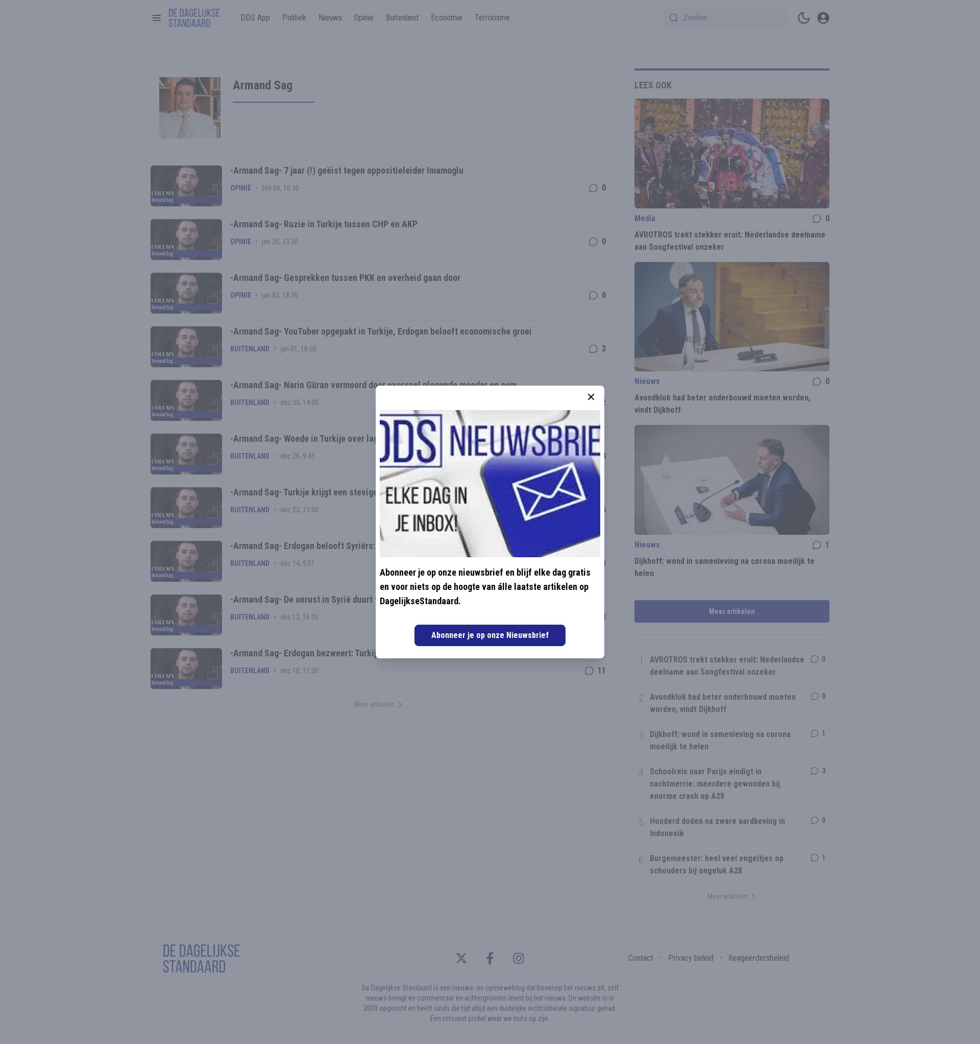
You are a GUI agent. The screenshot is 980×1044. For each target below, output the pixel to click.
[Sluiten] (591, 397)
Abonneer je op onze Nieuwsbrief (490, 635)
